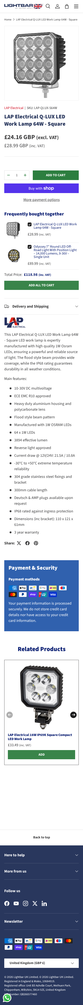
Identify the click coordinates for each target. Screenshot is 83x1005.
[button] (67, 6)
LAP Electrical (13, 108)
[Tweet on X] (19, 543)
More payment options (41, 199)
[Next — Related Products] (73, 715)
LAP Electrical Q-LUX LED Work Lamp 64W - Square (46, 19)
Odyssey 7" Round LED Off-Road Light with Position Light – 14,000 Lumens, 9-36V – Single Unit (55, 251)
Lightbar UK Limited (26, 977)
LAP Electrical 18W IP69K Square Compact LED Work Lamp (40, 737)
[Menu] (76, 6)
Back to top (41, 837)
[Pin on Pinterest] (36, 543)
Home (7, 19)
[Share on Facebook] (27, 543)
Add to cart (56, 175)
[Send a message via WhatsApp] (7, 998)
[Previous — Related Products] (9, 715)
